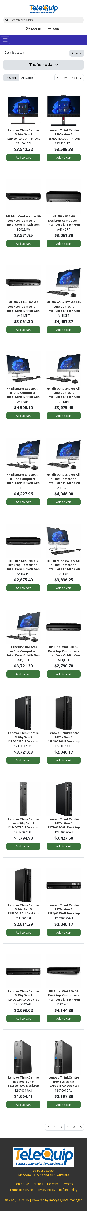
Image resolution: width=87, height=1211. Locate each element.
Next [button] (75, 78)
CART (57, 28)
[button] (55, 1127)
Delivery (52, 1184)
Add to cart (23, 157)
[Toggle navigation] (5, 40)
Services (67, 1184)
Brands (38, 1184)
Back (78, 53)
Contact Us (22, 1184)
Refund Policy (68, 1190)
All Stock (27, 78)
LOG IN (36, 28)
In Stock (11, 78)
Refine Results (42, 64)
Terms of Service (21, 1190)
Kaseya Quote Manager (65, 1200)
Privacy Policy (46, 1190)
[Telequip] (43, 9)
